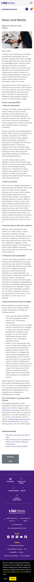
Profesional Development (16, 545)
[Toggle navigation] (32, 3)
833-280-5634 (10, 421)
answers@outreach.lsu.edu (19, 419)
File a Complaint (25, 556)
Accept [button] (13, 578)
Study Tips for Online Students (17, 446)
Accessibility (13, 552)
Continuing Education (9, 9)
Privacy (21, 552)
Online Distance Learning (14, 549)
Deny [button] (5, 578)
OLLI (25, 549)
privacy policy (19, 572)
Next (10, 461)
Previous (10, 457)
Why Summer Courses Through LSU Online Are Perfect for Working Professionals (18, 442)
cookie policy (7, 572)
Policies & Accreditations (11, 556)
